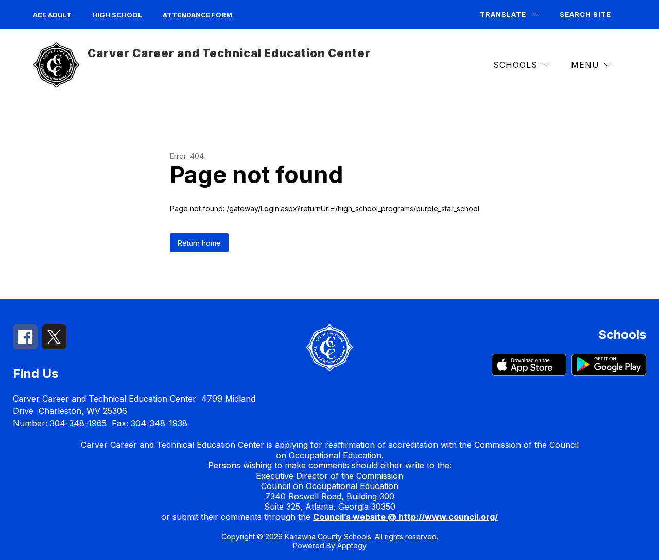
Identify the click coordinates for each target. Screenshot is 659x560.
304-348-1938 (159, 423)
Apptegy (352, 545)
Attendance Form (197, 15)
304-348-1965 (78, 423)
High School (117, 15)
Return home (199, 243)
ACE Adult (52, 15)
